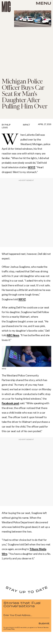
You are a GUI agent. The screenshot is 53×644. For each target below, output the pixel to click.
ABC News (13, 335)
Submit (44, 623)
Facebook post (10, 403)
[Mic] (6, 6)
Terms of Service (43, 627)
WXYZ (31, 167)
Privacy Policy (10, 629)
